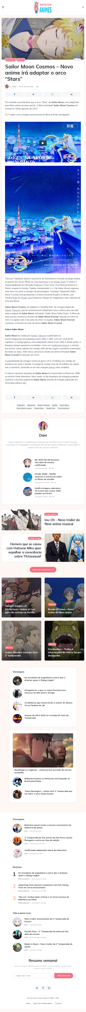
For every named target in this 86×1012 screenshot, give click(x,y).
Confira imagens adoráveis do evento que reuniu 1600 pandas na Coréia (48, 491)
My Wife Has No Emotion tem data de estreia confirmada (47, 462)
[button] (43, 143)
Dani (14, 86)
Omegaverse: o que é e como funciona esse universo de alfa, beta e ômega (45, 691)
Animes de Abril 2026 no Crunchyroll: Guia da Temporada (46, 716)
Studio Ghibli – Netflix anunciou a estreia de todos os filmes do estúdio (48, 477)
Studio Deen (60, 281)
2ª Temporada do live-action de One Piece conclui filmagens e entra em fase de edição (48, 838)
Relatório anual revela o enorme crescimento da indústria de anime (47, 826)
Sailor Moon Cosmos (24, 408)
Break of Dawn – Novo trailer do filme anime (61, 611)
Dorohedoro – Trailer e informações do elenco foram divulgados (64, 652)
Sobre (28, 1003)
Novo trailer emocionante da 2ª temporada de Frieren (46, 920)
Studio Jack (26, 297)
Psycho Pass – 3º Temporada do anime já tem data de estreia (46, 932)
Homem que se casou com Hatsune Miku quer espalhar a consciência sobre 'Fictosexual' (24, 550)
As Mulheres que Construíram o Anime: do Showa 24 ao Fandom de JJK (48, 704)
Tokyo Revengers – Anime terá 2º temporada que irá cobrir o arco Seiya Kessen (48, 792)
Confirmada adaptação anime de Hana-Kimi (45, 850)
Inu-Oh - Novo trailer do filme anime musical (62, 522)
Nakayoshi (17, 339)
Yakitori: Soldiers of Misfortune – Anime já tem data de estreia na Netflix (20, 609)
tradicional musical (60, 345)
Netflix (50, 319)
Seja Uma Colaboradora (42, 1003)
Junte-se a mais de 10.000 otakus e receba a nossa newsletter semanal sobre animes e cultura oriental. (43, 967)
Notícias (21, 60)
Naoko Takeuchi (12, 310)
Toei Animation (41, 281)
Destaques (10, 60)
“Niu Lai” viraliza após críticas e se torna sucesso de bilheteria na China (43, 898)
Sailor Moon (64, 405)
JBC (24, 383)
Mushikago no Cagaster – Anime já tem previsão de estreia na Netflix (42, 771)
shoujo (52, 367)
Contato (58, 1003)
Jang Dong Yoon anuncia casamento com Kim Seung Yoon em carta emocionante (43, 886)
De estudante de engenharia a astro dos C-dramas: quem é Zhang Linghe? (45, 678)
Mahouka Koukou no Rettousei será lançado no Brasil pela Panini (47, 779)
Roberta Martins (24, 879)
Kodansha (30, 339)
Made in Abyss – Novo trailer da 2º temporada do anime (48, 945)
